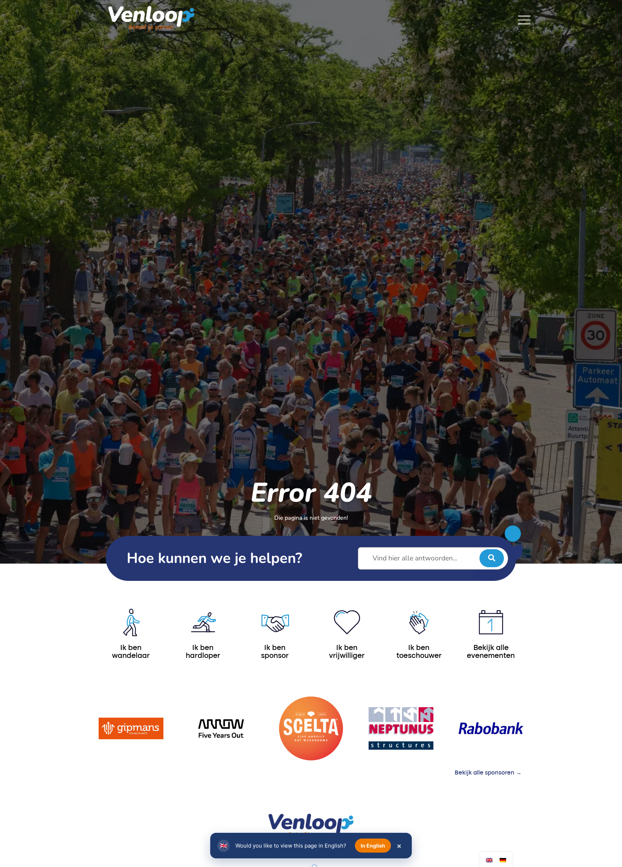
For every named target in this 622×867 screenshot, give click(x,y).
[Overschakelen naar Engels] (489, 859)
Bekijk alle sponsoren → (488, 773)
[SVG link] (524, 20)
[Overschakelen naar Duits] (503, 859)
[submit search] (491, 558)
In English (373, 846)
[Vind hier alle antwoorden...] (433, 558)
